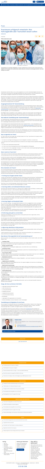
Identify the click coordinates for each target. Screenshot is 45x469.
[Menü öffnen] (34, 2)
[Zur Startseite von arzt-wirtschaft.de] (4, 1)
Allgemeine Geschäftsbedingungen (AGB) (8, 451)
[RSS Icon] (22, 466)
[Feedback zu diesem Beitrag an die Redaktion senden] (42, 36)
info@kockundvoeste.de (21, 325)
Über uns (5, 443)
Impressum (18, 462)
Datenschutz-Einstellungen (22, 464)
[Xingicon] (24, 466)
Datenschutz (32, 462)
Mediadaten (6, 444)
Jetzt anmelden (20, 449)
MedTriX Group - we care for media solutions (9, 454)
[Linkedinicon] (26, 466)
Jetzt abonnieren (22, 341)
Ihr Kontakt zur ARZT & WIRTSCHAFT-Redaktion (8, 448)
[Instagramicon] (21, 466)
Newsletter (6, 445)
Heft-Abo (37, 462)
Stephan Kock (3, 33)
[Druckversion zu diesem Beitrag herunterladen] (36, 36)
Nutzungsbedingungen (25, 462)
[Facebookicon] (19, 466)
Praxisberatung (29, 308)
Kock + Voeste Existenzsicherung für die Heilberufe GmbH (27, 326)
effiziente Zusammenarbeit (29, 125)
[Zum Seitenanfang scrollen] (43, 467)
